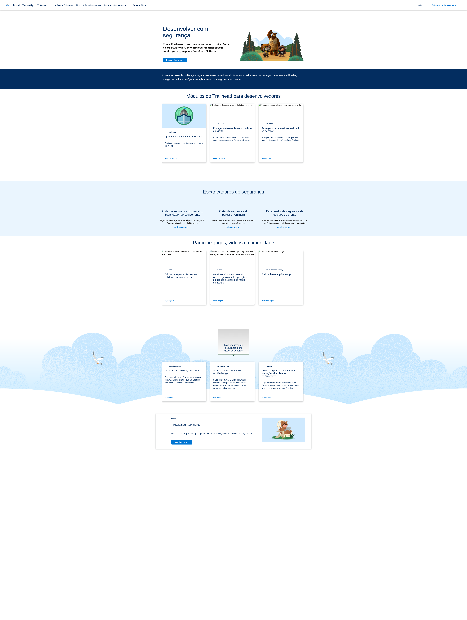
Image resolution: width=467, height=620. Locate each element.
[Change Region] (425, 5)
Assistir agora (218, 301)
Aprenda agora (171, 158)
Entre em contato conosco (444, 5)
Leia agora (169, 397)
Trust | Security (23, 5)
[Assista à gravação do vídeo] (283, 431)
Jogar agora (170, 301)
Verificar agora (181, 227)
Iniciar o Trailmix (174, 60)
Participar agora (268, 301)
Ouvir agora (266, 397)
